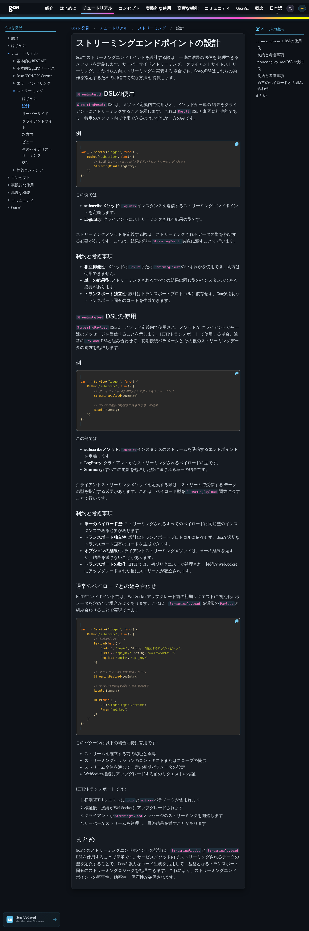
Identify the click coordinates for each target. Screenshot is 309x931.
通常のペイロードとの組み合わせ (280, 86)
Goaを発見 (80, 28)
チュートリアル (114, 28)
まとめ (261, 95)
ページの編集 (272, 29)
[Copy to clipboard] (236, 144)
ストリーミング (152, 28)
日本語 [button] (276, 8)
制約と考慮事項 (271, 55)
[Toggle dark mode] (302, 8)
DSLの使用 (278, 41)
